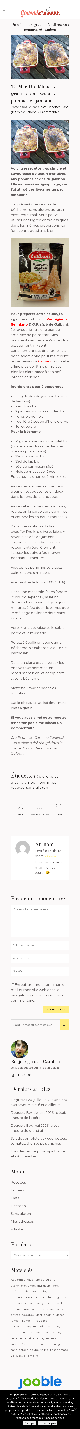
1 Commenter (49, 112)
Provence (37, 1332)
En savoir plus (48, 1423)
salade (15, 1344)
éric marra (30, 1355)
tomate (62, 1349)
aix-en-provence (23, 1285)
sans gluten (37, 787)
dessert (61, 1308)
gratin (16, 782)
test (53, 1349)
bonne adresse (21, 1297)
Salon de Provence (36, 1344)
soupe (34, 1349)
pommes (47, 782)
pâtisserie (53, 1332)
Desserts (18, 1206)
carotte (39, 1297)
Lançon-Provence (35, 1320)
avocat (35, 1291)
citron (29, 1303)
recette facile (33, 1338)
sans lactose (20, 1349)
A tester (17, 1229)
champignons (56, 1297)
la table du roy (21, 1326)
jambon (30, 782)
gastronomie (45, 1314)
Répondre (50, 856)
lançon (16, 1320)
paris (14, 1332)
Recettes (54, 107)
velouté (16, 1355)
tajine (45, 1349)
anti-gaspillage (47, 1285)
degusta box (46, 1308)
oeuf (64, 1326)
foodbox (28, 1314)
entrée (16, 1314)
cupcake (29, 1308)
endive (52, 776)
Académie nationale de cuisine (33, 1279)
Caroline (31, 112)
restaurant (52, 1338)
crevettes (59, 1303)
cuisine (16, 1308)
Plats (43, 107)
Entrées (17, 1190)
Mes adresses (22, 1221)
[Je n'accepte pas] (75, 1409)
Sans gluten (21, 1214)
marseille (39, 1326)
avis (25, 1291)
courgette (42, 1303)
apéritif (16, 1291)
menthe (53, 1326)
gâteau (61, 1314)
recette (18, 787)
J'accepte (29, 1423)
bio (42, 776)
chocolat (17, 1303)
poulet (24, 1332)
